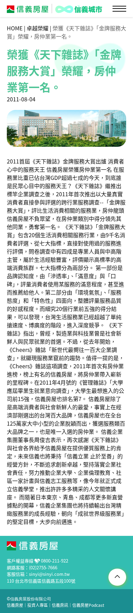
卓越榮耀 (37, 28)
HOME (15, 28)
